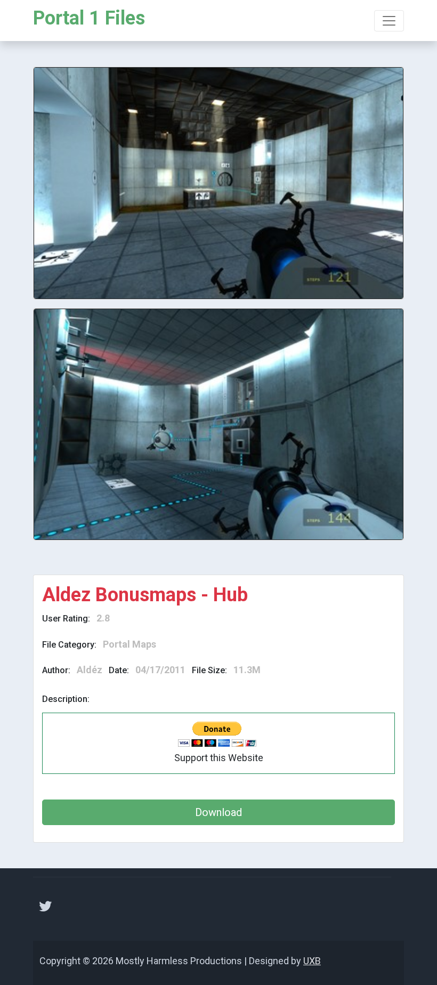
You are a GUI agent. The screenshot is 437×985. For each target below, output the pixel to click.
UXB (312, 960)
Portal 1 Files (89, 18)
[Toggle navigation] (389, 20)
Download (218, 812)
